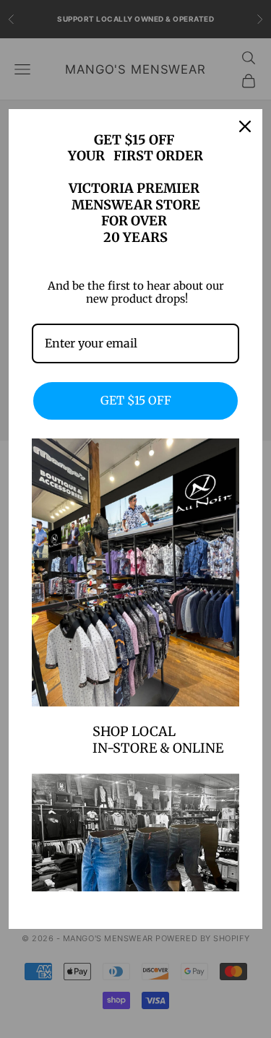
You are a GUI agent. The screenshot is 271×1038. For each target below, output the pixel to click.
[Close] (245, 126)
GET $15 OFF (135, 400)
